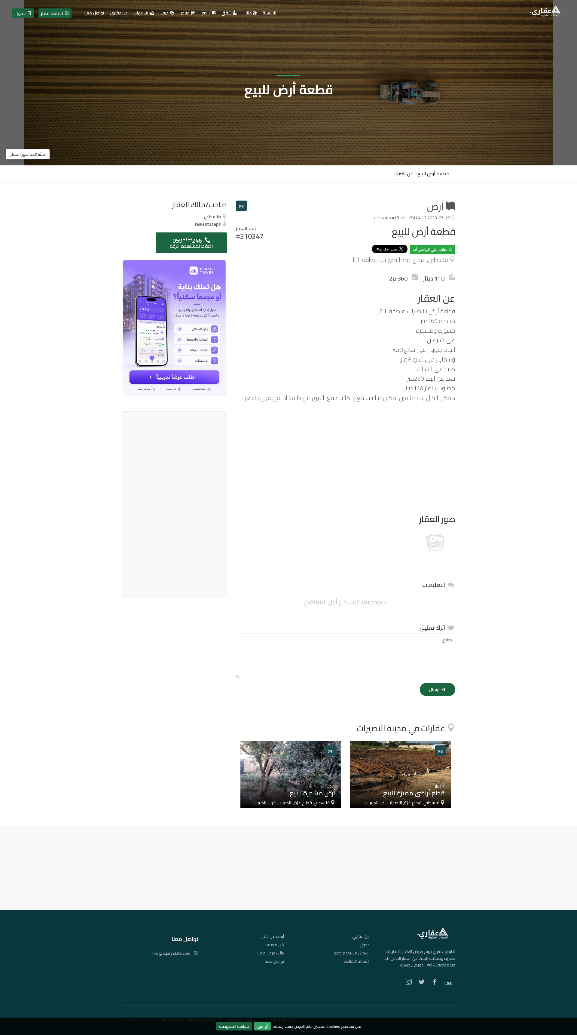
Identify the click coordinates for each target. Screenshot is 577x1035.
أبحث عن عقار (272, 936)
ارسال (434, 689)
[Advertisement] (345, 454)
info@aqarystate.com (171, 953)
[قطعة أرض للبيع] (435, 544)
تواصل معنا (274, 961)
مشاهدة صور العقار (28, 154)
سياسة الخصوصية (234, 1026)
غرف (165, 13)
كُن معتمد (275, 944)
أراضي (206, 13)
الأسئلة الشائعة (357, 961)
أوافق (262, 1026)
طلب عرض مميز (270, 953)
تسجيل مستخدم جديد (352, 953)
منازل (248, 13)
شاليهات (141, 13)
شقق (227, 13)
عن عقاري (361, 936)
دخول (365, 944)
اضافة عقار (52, 13)
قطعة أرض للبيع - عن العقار (421, 173)
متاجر (186, 13)
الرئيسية (269, 13)
